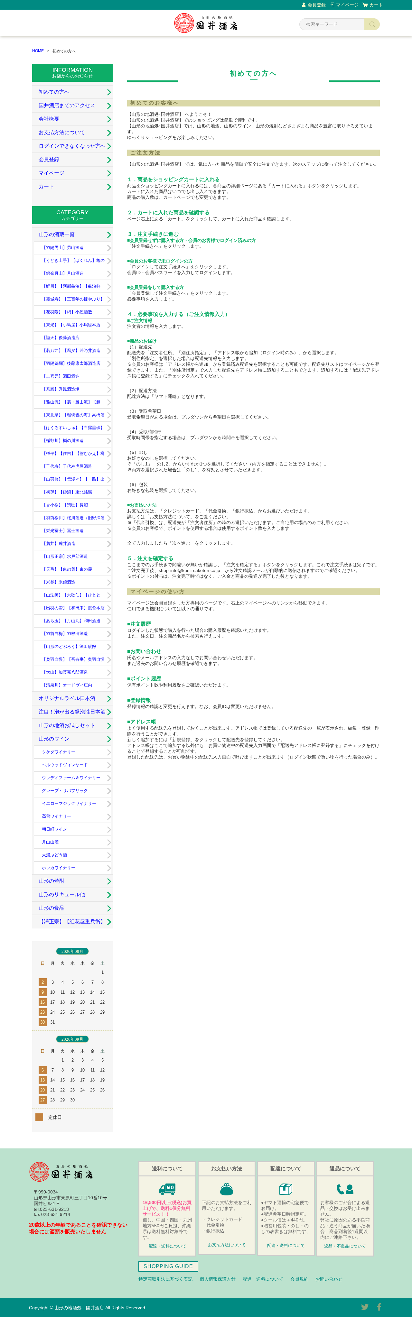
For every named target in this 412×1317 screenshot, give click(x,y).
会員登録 (317, 4)
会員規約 (299, 1279)
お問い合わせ (328, 1279)
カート (376, 4)
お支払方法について (62, 132)
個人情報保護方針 (218, 1279)
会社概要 (49, 119)
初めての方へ (54, 92)
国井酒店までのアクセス (67, 105)
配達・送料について (167, 1246)
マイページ (347, 4)
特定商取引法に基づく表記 (165, 1279)
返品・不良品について (345, 1246)
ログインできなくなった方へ (72, 146)
